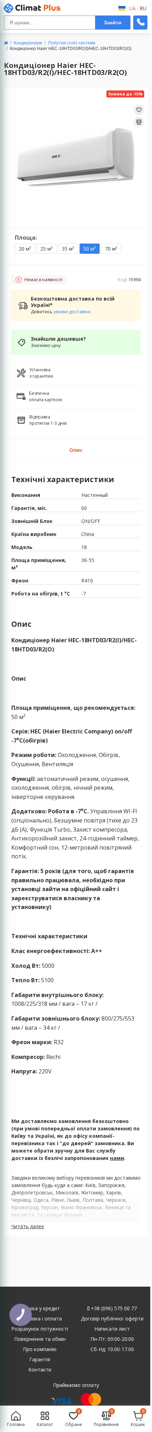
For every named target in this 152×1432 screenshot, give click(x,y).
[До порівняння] (139, 122)
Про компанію (40, 1349)
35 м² (68, 248)
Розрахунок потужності (39, 1328)
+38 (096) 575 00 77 (113, 1308)
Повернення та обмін (40, 1339)
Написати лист (112, 1328)
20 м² (25, 248)
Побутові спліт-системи (71, 42)
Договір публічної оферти (112, 1318)
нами (117, 1158)
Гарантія (39, 1359)
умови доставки (72, 311)
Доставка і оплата (40, 1318)
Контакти (39, 1369)
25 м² (46, 248)
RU (143, 8)
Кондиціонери (28, 42)
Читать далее (27, 1226)
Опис (76, 450)
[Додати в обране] (139, 110)
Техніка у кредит (40, 1308)
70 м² (111, 248)
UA (132, 8)
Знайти (113, 22)
